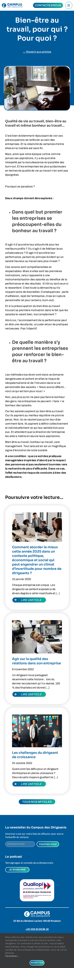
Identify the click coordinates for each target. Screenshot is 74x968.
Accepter (37, 962)
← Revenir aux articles (37, 51)
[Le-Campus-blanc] (37, 912)
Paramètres (11, 956)
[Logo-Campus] (13, 5)
